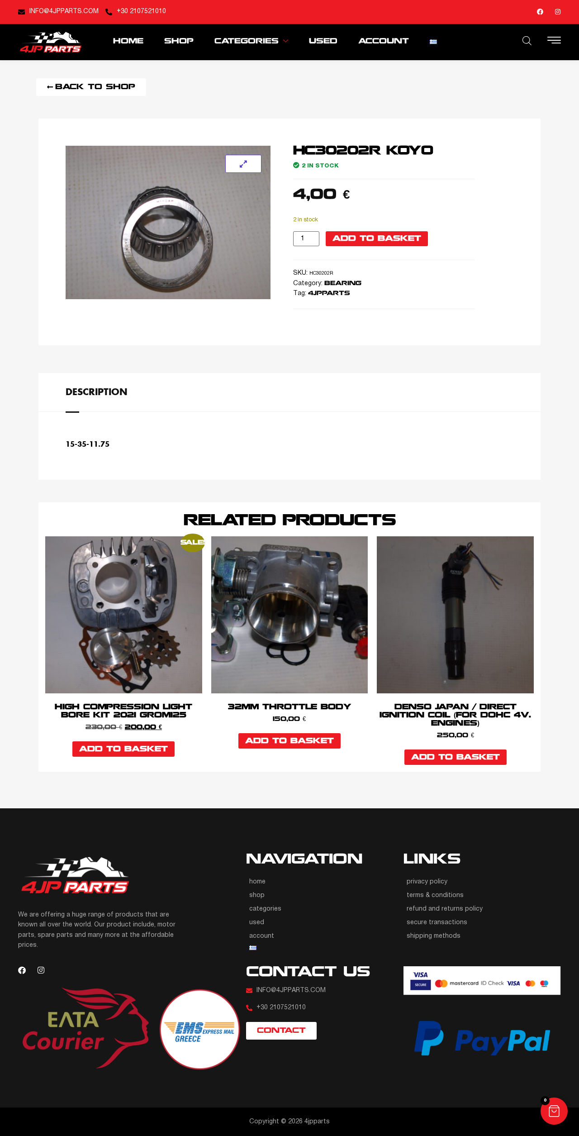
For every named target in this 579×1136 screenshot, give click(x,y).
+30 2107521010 (141, 11)
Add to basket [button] (123, 749)
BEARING (342, 283)
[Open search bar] (527, 40)
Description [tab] (97, 391)
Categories (246, 41)
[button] (554, 1111)
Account (383, 41)
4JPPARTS (329, 293)
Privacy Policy (427, 882)
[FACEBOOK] (540, 12)
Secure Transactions (437, 923)
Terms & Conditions (435, 895)
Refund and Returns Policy (445, 909)
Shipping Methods (433, 936)
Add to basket (376, 238)
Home (128, 41)
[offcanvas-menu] (554, 41)
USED (323, 41)
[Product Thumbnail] (243, 164)
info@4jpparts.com (64, 11)
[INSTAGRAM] (558, 12)
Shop (179, 41)
